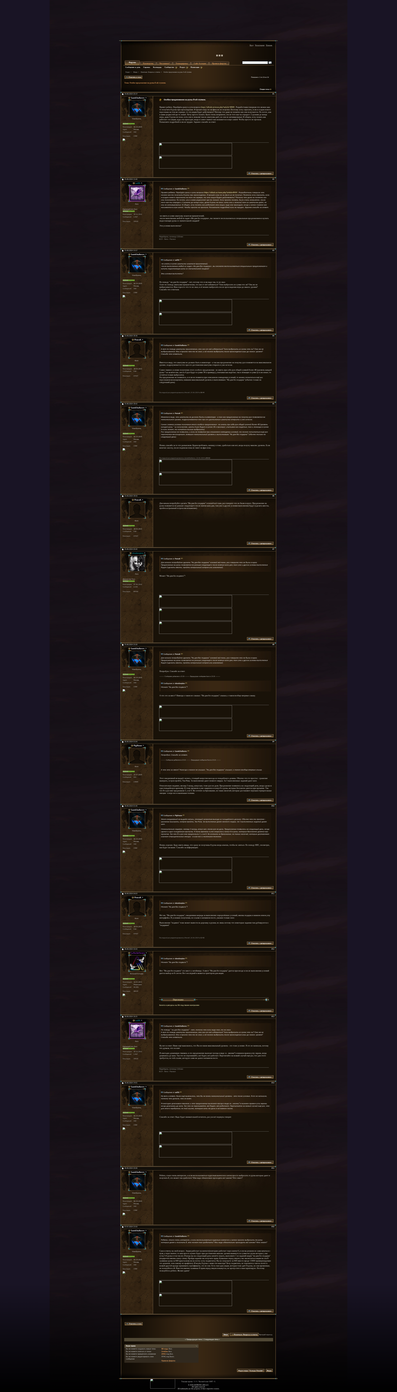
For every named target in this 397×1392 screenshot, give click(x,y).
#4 (273, 336)
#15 (273, 1168)
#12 (273, 949)
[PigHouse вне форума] (137, 756)
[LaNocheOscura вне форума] (137, 963)
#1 (273, 94)
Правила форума (219, 63)
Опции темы (265, 89)
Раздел (182, 67)
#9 (273, 742)
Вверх (226, 1335)
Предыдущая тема (194, 1339)
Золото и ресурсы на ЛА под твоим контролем (179, 1005)
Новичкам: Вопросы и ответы (150, 72)
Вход (252, 45)
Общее (135, 72)
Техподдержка (182, 63)
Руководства (148, 63)
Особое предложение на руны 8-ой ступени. (148, 83)
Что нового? (164, 63)
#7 (273, 549)
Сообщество (169, 67)
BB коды (164, 1349)
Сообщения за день (132, 67)
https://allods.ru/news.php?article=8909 (217, 107)
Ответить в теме (134, 77)
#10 (273, 806)
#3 (273, 250)
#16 (273, 1227)
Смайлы (164, 1352)
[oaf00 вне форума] (137, 193)
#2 (273, 179)
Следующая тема (211, 1339)
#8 (273, 645)
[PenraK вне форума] (137, 350)
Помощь (269, 45)
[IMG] (163, 1354)
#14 (273, 1083)
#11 (273, 894)
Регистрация (259, 45)
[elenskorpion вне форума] (137, 563)
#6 (273, 496)
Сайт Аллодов (200, 63)
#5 (273, 404)
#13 (273, 1017)
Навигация (195, 67)
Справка (146, 67)
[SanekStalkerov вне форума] (137, 108)
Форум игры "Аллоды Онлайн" (250, 1371)
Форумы (132, 62)
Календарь (157, 67)
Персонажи (178, 1000)
